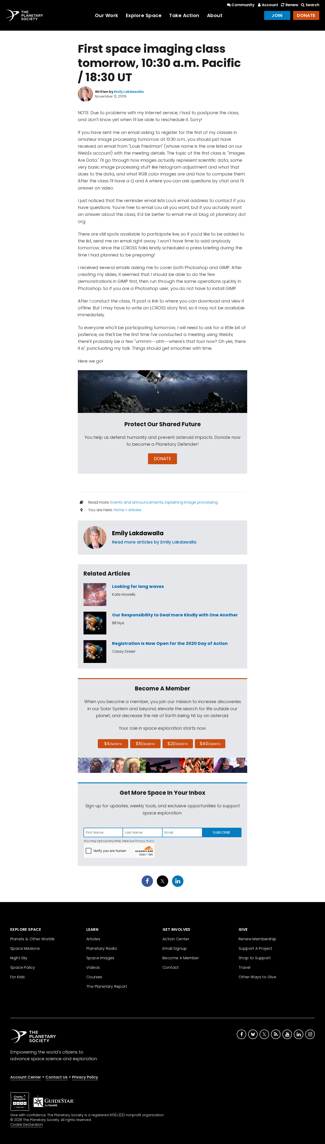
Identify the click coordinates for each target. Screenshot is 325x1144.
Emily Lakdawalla (138, 533)
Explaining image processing (191, 502)
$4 (113, 744)
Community (243, 5)
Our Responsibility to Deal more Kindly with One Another (175, 615)
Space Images (100, 958)
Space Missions (25, 948)
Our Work (106, 15)
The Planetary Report (106, 986)
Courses (94, 977)
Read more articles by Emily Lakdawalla (154, 542)
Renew (292, 5)
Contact (170, 967)
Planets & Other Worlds (32, 939)
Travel (244, 967)
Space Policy (22, 967)
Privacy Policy (144, 841)
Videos (93, 967)
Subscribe (221, 832)
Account (270, 5)
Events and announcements (136, 502)
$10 (145, 744)
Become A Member (180, 958)
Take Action (184, 15)
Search (312, 5)
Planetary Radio (101, 948)
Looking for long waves (138, 586)
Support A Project (255, 948)
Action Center (175, 939)
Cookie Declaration (26, 1124)
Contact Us (56, 1077)
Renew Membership (257, 939)
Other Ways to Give (257, 977)
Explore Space (144, 15)
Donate (306, 15)
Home (118, 510)
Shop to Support (255, 958)
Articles (134, 510)
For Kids (17, 977)
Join (277, 15)
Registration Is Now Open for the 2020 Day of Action (170, 643)
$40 (210, 744)
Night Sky (19, 958)
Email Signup (174, 948)
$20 (177, 744)
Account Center (25, 1077)
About (215, 15)
